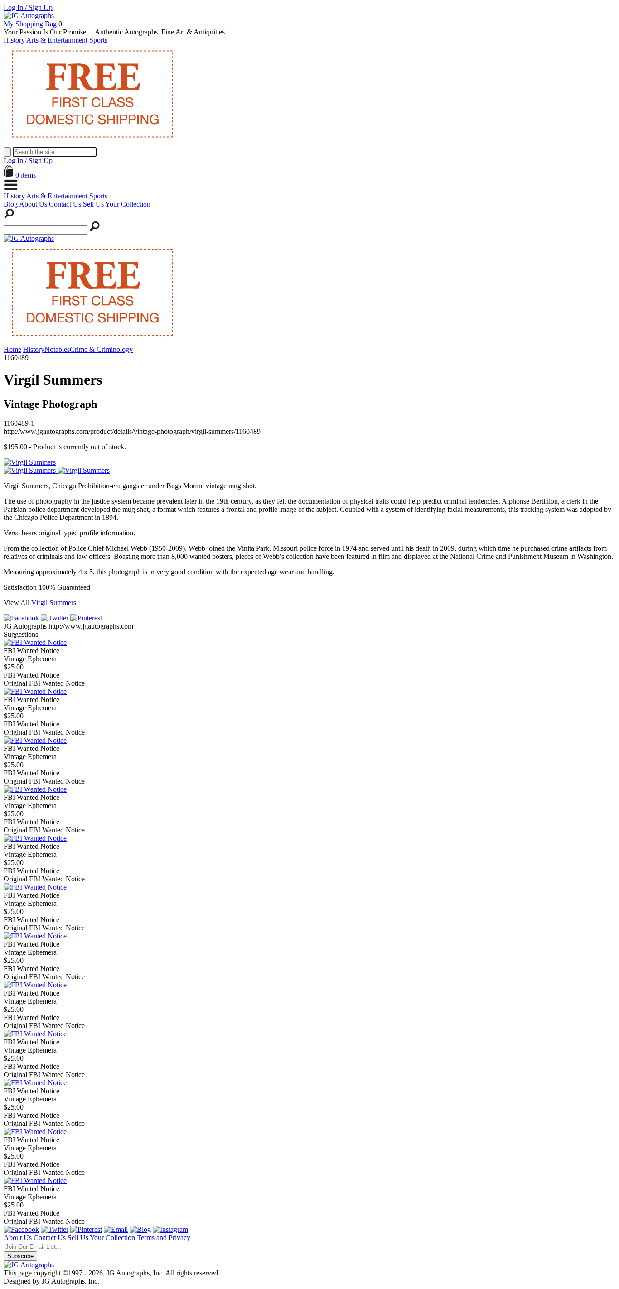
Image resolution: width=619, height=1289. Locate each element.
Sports (98, 40)
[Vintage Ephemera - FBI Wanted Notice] (35, 642)
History (14, 40)
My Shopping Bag (30, 24)
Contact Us (65, 204)
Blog (11, 204)
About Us (33, 204)
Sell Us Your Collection (116, 204)
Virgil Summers (53, 602)
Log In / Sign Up (28, 7)
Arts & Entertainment (56, 40)
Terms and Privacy (163, 1237)
